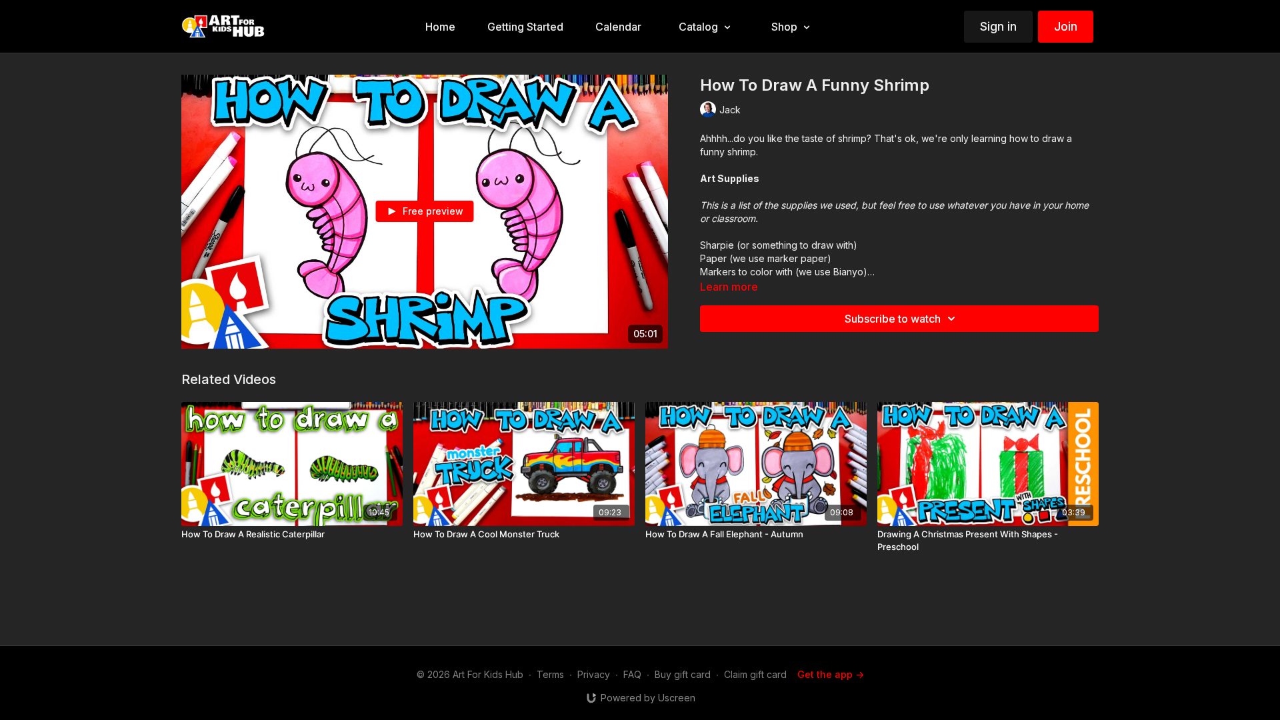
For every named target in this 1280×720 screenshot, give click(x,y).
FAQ (632, 674)
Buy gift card (683, 674)
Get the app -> (830, 674)
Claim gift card (755, 674)
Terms (550, 674)
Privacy (593, 674)
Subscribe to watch (893, 318)
